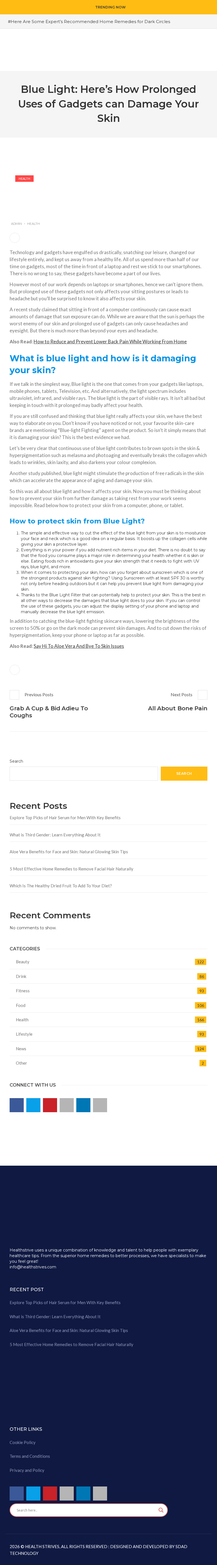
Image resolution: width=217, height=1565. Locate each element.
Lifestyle (24, 1033)
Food (20, 1005)
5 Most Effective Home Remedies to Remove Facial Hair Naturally (71, 868)
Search (16, 761)
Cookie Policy (23, 1442)
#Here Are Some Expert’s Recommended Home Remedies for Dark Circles (89, 21)
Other (21, 1062)
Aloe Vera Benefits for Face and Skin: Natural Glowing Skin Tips (69, 851)
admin (16, 223)
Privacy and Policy (27, 1470)
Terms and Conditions (30, 1456)
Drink (21, 976)
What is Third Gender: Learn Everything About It (55, 834)
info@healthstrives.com (33, 1267)
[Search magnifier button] (161, 1510)
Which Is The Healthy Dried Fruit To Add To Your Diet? (61, 885)
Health (24, 178)
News (21, 1048)
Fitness (23, 990)
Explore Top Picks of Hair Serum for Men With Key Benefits (65, 817)
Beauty (22, 961)
